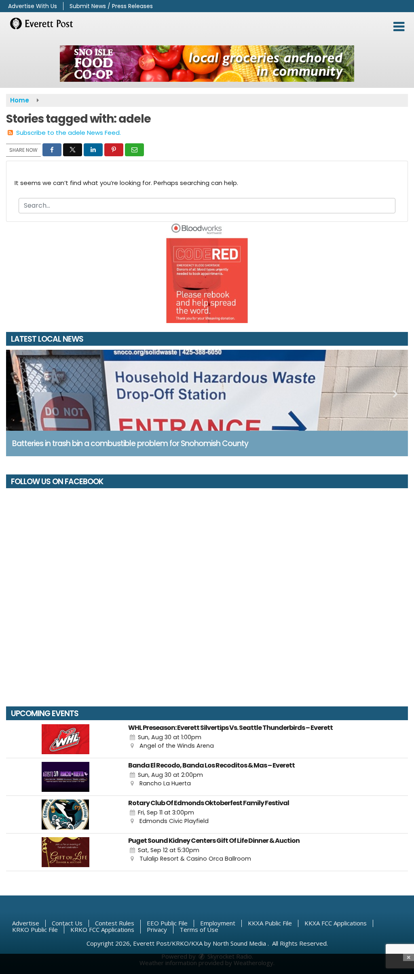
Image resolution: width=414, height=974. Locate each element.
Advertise (25, 923)
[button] (399, 26)
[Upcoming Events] (65, 739)
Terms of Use (199, 929)
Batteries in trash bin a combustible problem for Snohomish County (130, 443)
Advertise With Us (32, 6)
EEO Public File (167, 923)
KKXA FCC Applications (335, 923)
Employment (217, 923)
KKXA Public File (270, 923)
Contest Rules (114, 923)
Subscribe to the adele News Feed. (68, 132)
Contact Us (67, 923)
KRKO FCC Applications (102, 929)
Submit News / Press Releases (111, 6)
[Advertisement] (207, 63)
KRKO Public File (35, 929)
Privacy (157, 929)
